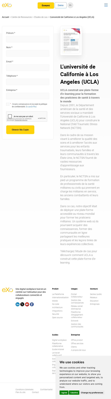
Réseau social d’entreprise (77, 307)
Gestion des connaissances (77, 301)
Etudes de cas (41, 17)
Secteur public (96, 294)
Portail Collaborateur (77, 295)
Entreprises (94, 304)
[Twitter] (22, 304)
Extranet (74, 320)
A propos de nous (78, 350)
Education (94, 300)
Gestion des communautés (77, 325)
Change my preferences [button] (92, 392)
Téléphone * (12, 75)
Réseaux (93, 297)
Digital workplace (59, 340)
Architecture (57, 307)
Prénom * (10, 33)
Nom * (9, 47)
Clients (74, 346)
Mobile (55, 300)
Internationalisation (60, 297)
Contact (35, 392)
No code (55, 304)
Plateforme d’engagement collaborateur (77, 315)
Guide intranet (58, 349)
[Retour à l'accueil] (7, 6)
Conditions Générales (24, 389)
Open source (57, 317)
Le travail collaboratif (57, 354)
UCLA (74, 120)
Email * (9, 61)
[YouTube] (27, 304)
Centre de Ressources (21, 17)
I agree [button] (64, 392)
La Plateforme (58, 294)
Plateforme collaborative (57, 344)
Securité (55, 314)
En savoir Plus (31, 106)
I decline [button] (74, 392)
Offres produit (77, 340)
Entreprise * (11, 90)
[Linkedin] (18, 304)
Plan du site (20, 392)
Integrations (57, 310)
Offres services (77, 343)
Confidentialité (46, 389)
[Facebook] (32, 304)
